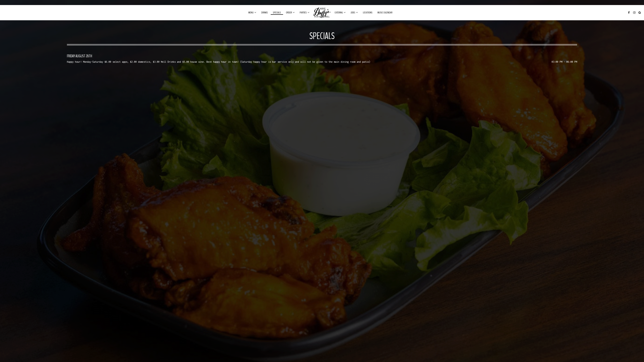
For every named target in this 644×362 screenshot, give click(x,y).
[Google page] (639, 12)
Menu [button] (251, 12)
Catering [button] (339, 12)
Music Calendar (385, 12)
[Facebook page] (629, 12)
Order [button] (289, 12)
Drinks (264, 12)
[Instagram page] (634, 12)
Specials (277, 12)
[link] (322, 12)
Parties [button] (303, 12)
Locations (367, 12)
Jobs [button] (353, 12)
